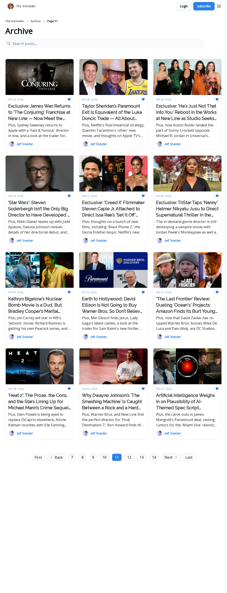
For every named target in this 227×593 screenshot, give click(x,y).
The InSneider (14, 21)
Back (59, 457)
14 (154, 457)
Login (184, 6)
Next (168, 457)
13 (142, 457)
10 (104, 457)
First (38, 457)
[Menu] (219, 5)
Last (188, 457)
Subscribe (204, 6)
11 (117, 457)
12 (129, 457)
